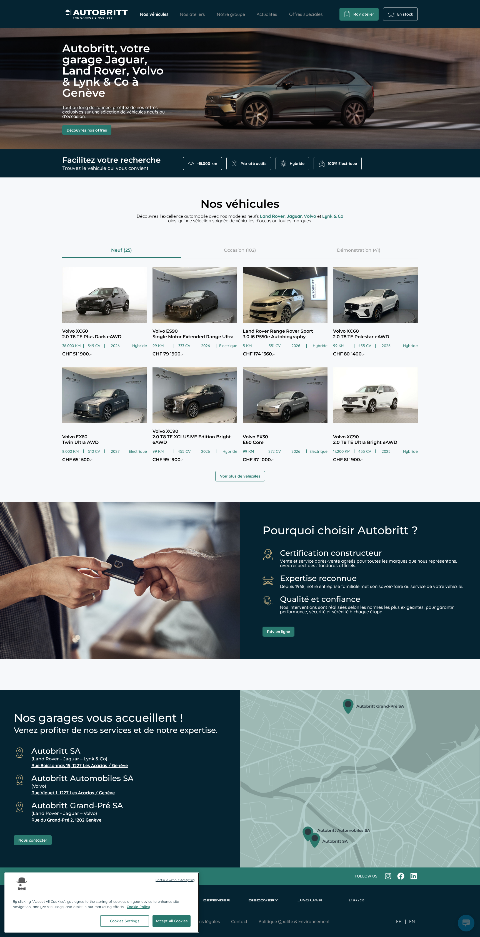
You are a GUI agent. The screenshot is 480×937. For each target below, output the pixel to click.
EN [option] (412, 921)
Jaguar (294, 216)
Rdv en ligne (278, 631)
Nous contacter (32, 840)
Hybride (297, 163)
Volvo (310, 216)
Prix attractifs (253, 163)
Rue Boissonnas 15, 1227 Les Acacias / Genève (79, 765)
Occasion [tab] (234, 250)
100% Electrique (342, 163)
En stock (405, 14)
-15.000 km (207, 163)
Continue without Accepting (175, 880)
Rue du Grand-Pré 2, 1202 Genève (66, 820)
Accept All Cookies (172, 921)
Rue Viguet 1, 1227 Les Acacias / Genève (73, 792)
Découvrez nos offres (87, 130)
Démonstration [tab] (354, 250)
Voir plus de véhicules (240, 476)
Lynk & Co (332, 216)
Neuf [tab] (116, 250)
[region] (101, 902)
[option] (412, 921)
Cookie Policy (138, 907)
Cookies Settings (124, 921)
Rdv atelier (363, 14)
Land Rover (272, 216)
